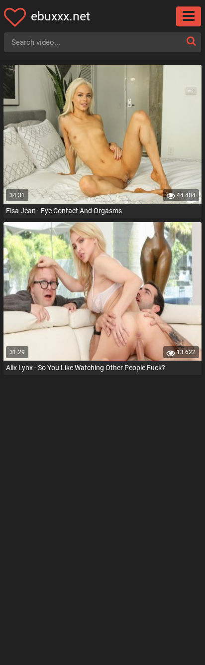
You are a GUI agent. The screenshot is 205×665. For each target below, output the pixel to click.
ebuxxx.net (60, 16)
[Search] (191, 41)
